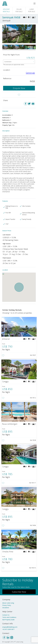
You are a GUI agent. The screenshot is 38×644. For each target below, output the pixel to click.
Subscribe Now (19, 591)
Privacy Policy (6, 605)
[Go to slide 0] (3, 34)
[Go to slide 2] (34, 34)
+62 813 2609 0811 (8, 629)
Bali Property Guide (8, 620)
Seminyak (30, 72)
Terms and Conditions (9, 617)
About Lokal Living (8, 603)
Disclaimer (5, 608)
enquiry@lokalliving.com (9, 627)
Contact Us (5, 615)
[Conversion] (19, 62)
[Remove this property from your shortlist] (19, 95)
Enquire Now (19, 88)
